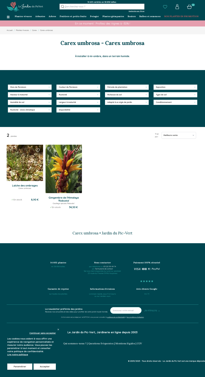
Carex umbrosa (46, 30)
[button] (165, 7)
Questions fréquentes (101, 343)
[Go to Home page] (25, 7)
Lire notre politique (17, 354)
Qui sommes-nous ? (74, 343)
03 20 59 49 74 (109, 266)
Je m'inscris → (152, 310)
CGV (139, 343)
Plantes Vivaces (22, 30)
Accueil (10, 30)
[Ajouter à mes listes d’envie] (38, 150)
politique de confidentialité (116, 317)
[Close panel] (58, 329)
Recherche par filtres (136, 11)
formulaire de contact (104, 269)
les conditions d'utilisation (135, 317)
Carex (34, 30)
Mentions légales (125, 343)
